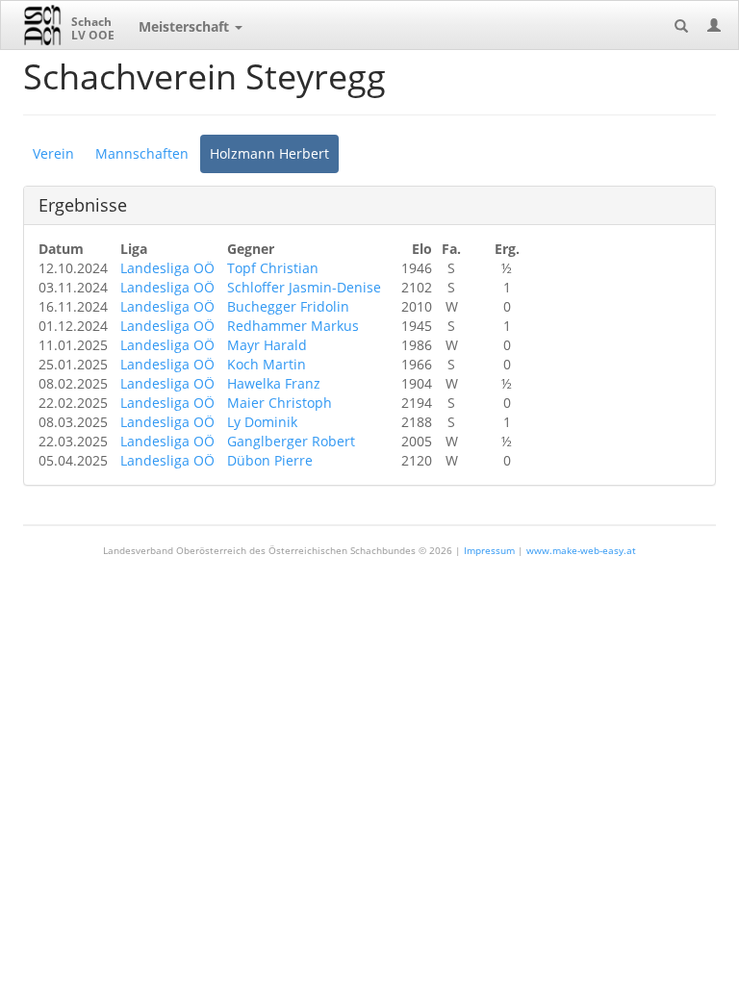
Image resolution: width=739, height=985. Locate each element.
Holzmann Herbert (269, 153)
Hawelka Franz (273, 383)
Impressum (489, 550)
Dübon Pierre (270, 460)
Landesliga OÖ (167, 268)
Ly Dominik (262, 422)
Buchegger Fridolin (288, 306)
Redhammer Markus (293, 325)
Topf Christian (273, 268)
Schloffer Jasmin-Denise (304, 287)
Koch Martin (266, 364)
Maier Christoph (279, 402)
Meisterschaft (186, 26)
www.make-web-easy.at (581, 550)
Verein (53, 153)
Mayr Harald (267, 345)
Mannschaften (142, 153)
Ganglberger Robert (291, 441)
